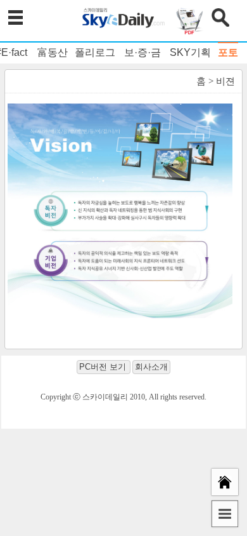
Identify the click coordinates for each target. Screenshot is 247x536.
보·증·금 (142, 52)
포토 (228, 52)
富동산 (52, 52)
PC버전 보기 (102, 367)
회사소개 (151, 367)
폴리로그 (95, 52)
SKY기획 (190, 52)
